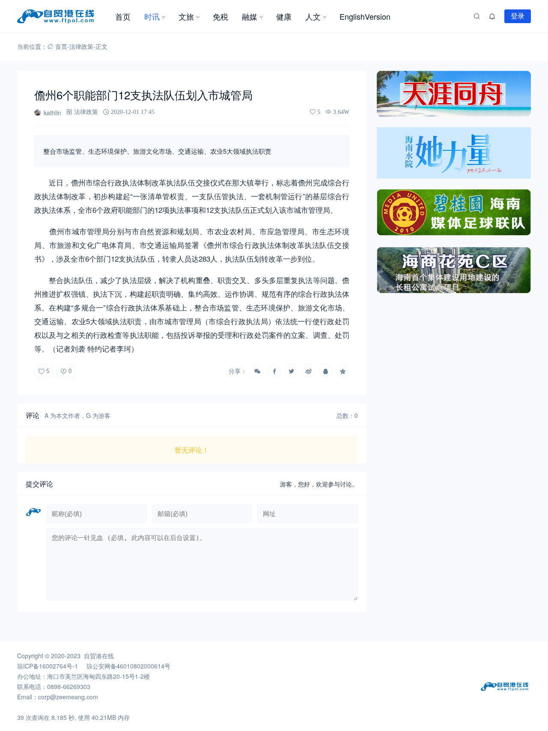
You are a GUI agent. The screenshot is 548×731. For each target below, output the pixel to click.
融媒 (249, 16)
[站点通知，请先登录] (492, 16)
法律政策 (81, 46)
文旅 (186, 16)
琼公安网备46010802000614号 (128, 666)
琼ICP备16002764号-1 (47, 666)
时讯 (152, 16)
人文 (313, 16)
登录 (517, 16)
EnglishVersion (365, 16)
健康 (284, 16)
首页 (123, 16)
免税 (220, 16)
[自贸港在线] (62, 16)
